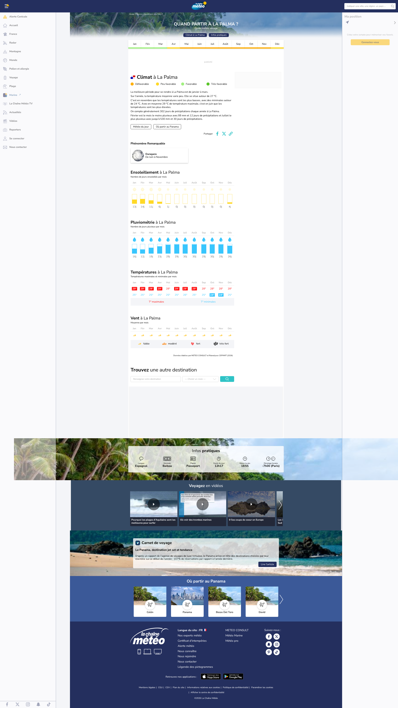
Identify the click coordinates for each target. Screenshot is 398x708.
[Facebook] (269, 636)
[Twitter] (276, 636)
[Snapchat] (269, 644)
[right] (280, 505)
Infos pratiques (219, 34)
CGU (160, 687)
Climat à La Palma (195, 34)
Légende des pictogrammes (195, 667)
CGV (167, 687)
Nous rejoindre (187, 656)
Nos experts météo (190, 635)
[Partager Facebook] (217, 134)
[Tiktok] (276, 652)
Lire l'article (267, 564)
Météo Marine (234, 635)
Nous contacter (187, 661)
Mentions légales (147, 687)
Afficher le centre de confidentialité (207, 692)
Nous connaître (187, 651)
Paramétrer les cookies (262, 687)
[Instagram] (276, 644)
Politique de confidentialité (235, 687)
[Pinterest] (269, 652)
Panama (139, 14)
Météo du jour (141, 126)
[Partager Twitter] (224, 134)
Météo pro (231, 641)
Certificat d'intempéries (192, 641)
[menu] (7, 6)
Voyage (131, 14)
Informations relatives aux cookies (203, 687)
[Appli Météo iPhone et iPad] (211, 676)
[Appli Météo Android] (233, 676)
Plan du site (178, 687)
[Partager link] (231, 134)
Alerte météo (186, 646)
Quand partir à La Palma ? (153, 14)
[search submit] (392, 6)
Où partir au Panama (167, 126)
